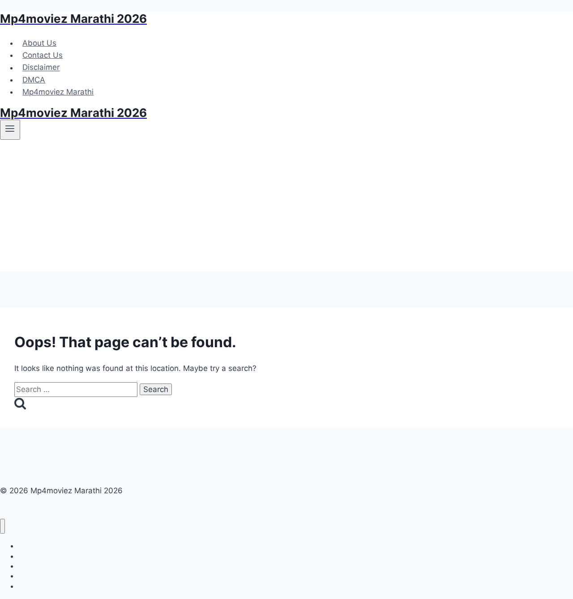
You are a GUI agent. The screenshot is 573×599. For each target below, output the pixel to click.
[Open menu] (10, 129)
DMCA (33, 79)
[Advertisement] (286, 208)
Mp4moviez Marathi (58, 91)
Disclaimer (41, 67)
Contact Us (42, 55)
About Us (39, 43)
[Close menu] (2, 526)
